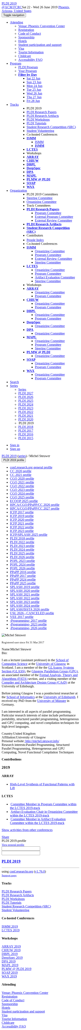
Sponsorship (26, 37)
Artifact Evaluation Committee (55, 277)
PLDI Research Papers (41, 112)
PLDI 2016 (25, 434)
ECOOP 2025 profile (24, 501)
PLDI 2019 (9, 456)
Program (15, 63)
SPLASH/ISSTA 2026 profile (29, 609)
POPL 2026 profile (22, 568)
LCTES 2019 (11, 930)
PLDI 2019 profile (13, 460)
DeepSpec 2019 (12, 957)
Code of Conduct (29, 33)
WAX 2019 (9, 976)
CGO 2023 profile (22, 490)
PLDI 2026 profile (22, 557)
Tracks (14, 104)
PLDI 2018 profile (22, 538)
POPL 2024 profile (22, 564)
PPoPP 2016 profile (23, 572)
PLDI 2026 (25, 397)
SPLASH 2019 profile (24, 587)
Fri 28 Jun (33, 101)
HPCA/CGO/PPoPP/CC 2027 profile (34, 508)
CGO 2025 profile (22, 497)
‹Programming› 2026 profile (28, 628)
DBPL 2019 (10, 954)
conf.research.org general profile (31, 467)
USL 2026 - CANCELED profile (32, 613)
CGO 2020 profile (22, 478)
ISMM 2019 (10, 926)
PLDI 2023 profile (22, 546)
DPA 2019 (9, 961)
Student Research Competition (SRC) (51, 127)
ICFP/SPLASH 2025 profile (28, 534)
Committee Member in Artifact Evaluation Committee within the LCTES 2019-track (38, 821)
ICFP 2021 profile (22, 523)
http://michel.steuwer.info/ (42, 741)
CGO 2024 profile (22, 493)
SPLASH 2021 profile (24, 594)
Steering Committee (40, 198)
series (22, 456)
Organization (18, 190)
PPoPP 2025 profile (23, 583)
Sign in (14, 445)
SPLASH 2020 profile (24, 590)
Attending (16, 22)
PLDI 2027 (25, 393)
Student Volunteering (40, 130)
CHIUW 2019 (11, 950)
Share (5, 837)
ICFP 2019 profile (22, 516)
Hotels (22, 41)
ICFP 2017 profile (22, 512)
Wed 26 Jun (34, 93)
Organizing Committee (41, 202)
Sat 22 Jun (33, 78)
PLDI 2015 (25, 438)
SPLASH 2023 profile (24, 602)
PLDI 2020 (25, 419)
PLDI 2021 (25, 415)
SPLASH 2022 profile (24, 598)
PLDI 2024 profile (22, 549)
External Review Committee (53, 220)
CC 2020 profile (20, 471)
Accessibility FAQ (30, 59)
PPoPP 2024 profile (23, 579)
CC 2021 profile (20, 475)
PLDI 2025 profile (22, 553)
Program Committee (48, 213)
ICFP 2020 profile (22, 519)
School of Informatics (20, 697)
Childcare (24, 56)
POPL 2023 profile (22, 561)
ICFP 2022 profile (22, 527)
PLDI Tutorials (36, 123)
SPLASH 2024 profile (24, 605)
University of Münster (51, 701)
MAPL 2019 (10, 965)
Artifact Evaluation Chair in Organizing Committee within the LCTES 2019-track (44, 813)
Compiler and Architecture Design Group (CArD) (34, 682)
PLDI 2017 (25, 430)
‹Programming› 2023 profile (28, 624)
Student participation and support (39, 45)
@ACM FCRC (12, 7)
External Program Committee (54, 216)
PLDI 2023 (25, 408)
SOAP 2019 (10, 972)
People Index (35, 240)
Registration (26, 30)
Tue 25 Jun (34, 89)
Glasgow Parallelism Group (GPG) (55, 671)
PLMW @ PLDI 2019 (16, 969)
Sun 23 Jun (34, 82)
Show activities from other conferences (27, 830)
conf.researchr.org (21, 871)
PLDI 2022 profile (22, 542)
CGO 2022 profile (22, 486)
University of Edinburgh (59, 697)
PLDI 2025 (25, 400)
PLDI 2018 (25, 427)
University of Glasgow (51, 664)
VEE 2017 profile (21, 617)
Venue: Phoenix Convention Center (41, 26)
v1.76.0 (40, 871)
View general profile (13, 844)
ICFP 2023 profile (22, 531)
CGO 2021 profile (22, 482)
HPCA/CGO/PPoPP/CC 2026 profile (34, 504)
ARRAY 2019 (11, 946)
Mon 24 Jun (34, 86)
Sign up (15, 449)
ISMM (39, 142)
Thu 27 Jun (34, 97)
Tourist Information (31, 52)
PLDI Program (28, 67)
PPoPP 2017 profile (23, 576)
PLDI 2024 (25, 404)
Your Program (27, 71)
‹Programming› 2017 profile (28, 620)
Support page (9, 875)
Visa (21, 48)
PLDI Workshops (38, 119)
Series (22, 389)
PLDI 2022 (25, 412)
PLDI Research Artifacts (43, 116)
